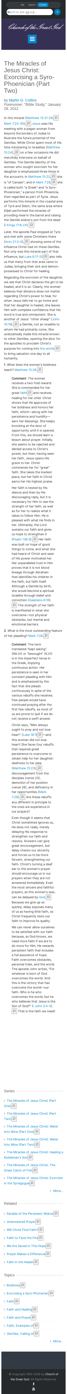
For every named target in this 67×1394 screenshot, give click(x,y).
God (42, 897)
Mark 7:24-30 (14, 123)
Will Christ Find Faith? (22, 1230)
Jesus (36, 123)
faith (23, 393)
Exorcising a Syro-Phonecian (28, 1293)
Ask (22, 4)
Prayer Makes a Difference (26, 1254)
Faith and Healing (19, 1309)
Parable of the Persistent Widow (30, 1213)
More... (58, 1191)
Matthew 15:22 (39, 176)
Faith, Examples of (20, 1325)
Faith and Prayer (19, 1317)
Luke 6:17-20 (34, 256)
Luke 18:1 (29, 734)
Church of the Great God (33, 27)
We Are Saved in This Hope (26, 1246)
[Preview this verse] (56, 118)
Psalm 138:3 (21, 539)
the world (47, 348)
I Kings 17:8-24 (16, 225)
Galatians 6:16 (39, 600)
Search (32, 4)
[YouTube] (33, 1389)
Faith (10, 1301)
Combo (43, 4)
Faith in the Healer (20, 1262)
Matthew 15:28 (25, 370)
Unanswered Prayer (21, 1221)
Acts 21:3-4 (13, 241)
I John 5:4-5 (42, 1006)
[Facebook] (33, 1384)
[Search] (57, 12)
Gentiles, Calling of (20, 1333)
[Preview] (57, 348)
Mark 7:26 (43, 182)
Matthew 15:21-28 (39, 118)
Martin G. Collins (23, 100)
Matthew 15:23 (24, 768)
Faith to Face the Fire (22, 1238)
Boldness (13, 1285)
